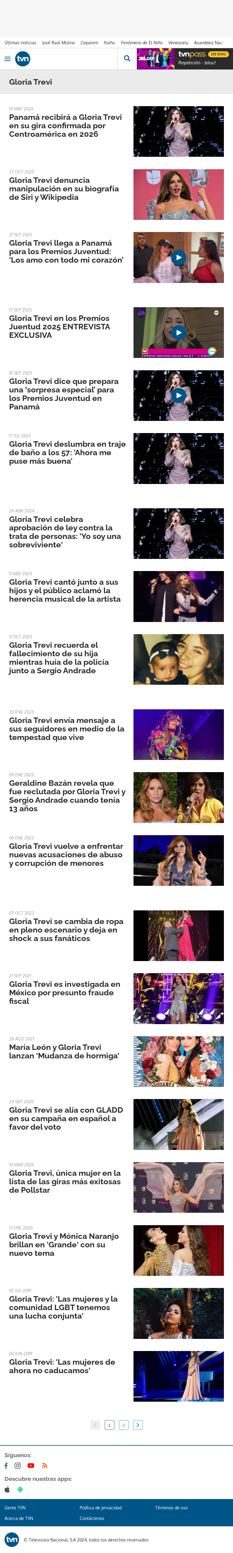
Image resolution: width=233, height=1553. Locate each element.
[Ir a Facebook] (7, 1465)
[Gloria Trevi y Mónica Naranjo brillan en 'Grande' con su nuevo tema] (178, 1250)
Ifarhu (109, 42)
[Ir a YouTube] (32, 1465)
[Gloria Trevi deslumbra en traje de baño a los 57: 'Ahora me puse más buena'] (178, 458)
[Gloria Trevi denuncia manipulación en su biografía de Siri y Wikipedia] (178, 194)
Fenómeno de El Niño (142, 42)
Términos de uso (171, 1507)
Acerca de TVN (19, 1518)
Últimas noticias (20, 42)
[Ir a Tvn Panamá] (66, 58)
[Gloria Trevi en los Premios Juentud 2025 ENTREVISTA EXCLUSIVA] (178, 332)
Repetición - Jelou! (197, 63)
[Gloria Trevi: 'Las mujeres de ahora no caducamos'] (178, 1376)
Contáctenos (92, 1518)
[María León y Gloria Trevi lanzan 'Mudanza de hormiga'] (178, 1061)
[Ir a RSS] (46, 1465)
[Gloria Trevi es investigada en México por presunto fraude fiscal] (178, 998)
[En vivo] (181, 53)
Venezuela (178, 42)
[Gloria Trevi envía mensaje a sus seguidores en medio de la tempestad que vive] (178, 734)
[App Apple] (8, 1489)
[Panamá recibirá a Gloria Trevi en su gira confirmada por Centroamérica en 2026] (178, 131)
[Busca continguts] (127, 58)
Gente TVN (15, 1507)
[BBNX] (12, 1539)
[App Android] (21, 1489)
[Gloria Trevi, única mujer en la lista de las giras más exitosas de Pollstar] (178, 1187)
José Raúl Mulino (58, 42)
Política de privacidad (101, 1507)
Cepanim (89, 42)
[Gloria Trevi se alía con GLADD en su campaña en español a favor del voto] (178, 1124)
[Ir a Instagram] (19, 1465)
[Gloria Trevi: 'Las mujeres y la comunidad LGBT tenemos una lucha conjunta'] (178, 1313)
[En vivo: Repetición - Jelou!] (155, 58)
